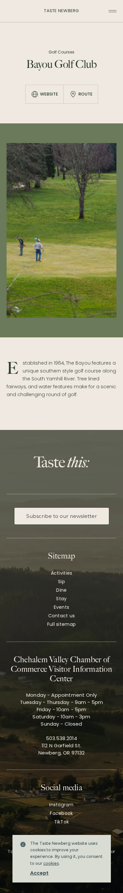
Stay (61, 598)
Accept (39, 873)
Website (49, 94)
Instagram (61, 804)
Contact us (61, 615)
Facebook (61, 813)
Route (85, 94)
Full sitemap (61, 624)
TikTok (61, 822)
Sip (61, 581)
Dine (61, 590)
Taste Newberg (61, 11)
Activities (61, 573)
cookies (51, 863)
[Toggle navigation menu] (112, 11)
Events (62, 607)
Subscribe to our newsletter (61, 516)
